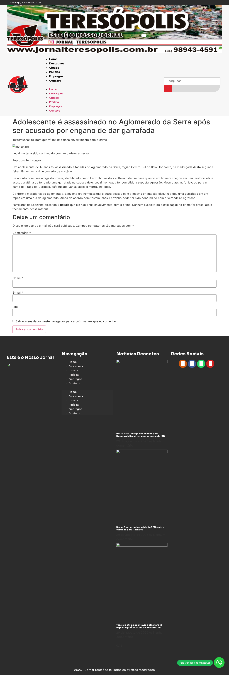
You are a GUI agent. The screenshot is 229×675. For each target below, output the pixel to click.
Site (15, 306)
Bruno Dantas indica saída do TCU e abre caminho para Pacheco (140, 528)
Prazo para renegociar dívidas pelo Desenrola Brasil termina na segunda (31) (140, 434)
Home (53, 59)
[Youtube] (210, 364)
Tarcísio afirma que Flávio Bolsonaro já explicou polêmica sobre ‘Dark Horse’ (139, 626)
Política (54, 72)
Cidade (54, 67)
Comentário (22, 232)
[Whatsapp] (201, 364)
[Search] (168, 88)
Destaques (56, 63)
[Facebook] (192, 364)
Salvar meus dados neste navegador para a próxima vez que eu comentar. (66, 321)
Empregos (56, 76)
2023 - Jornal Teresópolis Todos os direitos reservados (114, 670)
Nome (18, 278)
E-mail (18, 292)
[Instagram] (183, 364)
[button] (101, 85)
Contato (55, 80)
